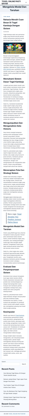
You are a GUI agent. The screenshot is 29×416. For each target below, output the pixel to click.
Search (4, 361)
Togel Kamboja (20, 315)
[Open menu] (26, 2)
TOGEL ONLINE (6, 16)
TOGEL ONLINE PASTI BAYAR (17, 414)
